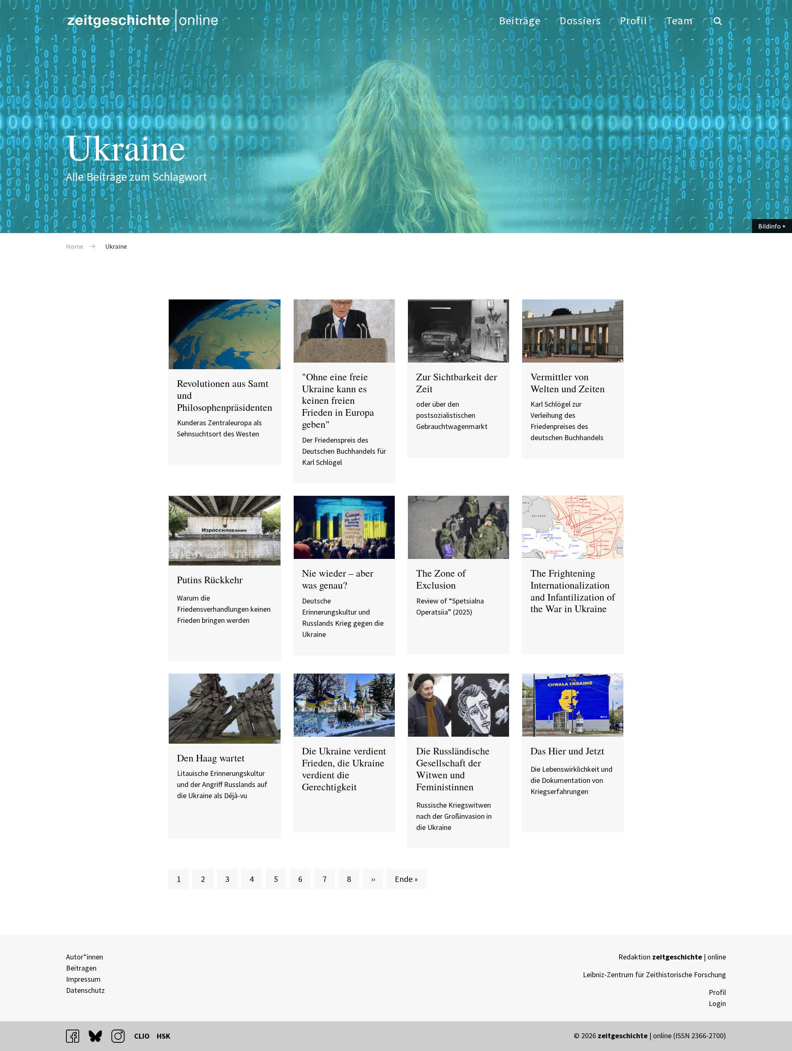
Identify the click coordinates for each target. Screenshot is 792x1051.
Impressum (83, 979)
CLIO (142, 1036)
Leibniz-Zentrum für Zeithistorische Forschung (654, 974)
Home (74, 246)
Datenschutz (85, 990)
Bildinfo (769, 226)
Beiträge (520, 20)
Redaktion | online (672, 956)
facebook (76, 1036)
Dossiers (580, 20)
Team (679, 20)
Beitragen (81, 968)
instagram (121, 1036)
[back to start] (142, 20)
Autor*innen (84, 956)
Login (717, 1003)
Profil (633, 20)
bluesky (99, 1036)
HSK (163, 1036)
